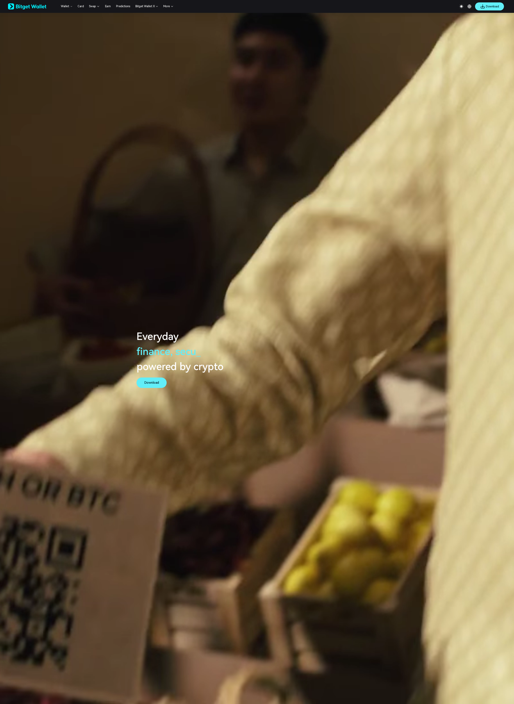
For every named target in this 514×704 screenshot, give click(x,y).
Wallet (65, 6)
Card (81, 6)
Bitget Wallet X (145, 6)
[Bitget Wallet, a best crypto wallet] (32, 6)
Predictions (123, 6)
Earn (108, 6)
